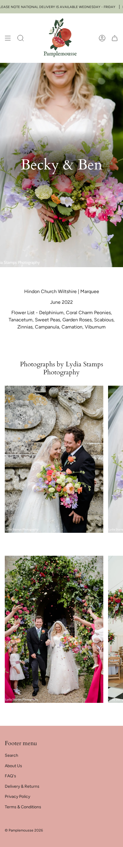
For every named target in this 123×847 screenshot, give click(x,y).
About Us (13, 765)
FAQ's (10, 776)
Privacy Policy (17, 796)
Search (11, 755)
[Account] (102, 38)
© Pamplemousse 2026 (24, 830)
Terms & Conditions (23, 806)
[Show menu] (7, 38)
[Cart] (114, 38)
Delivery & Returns (22, 786)
